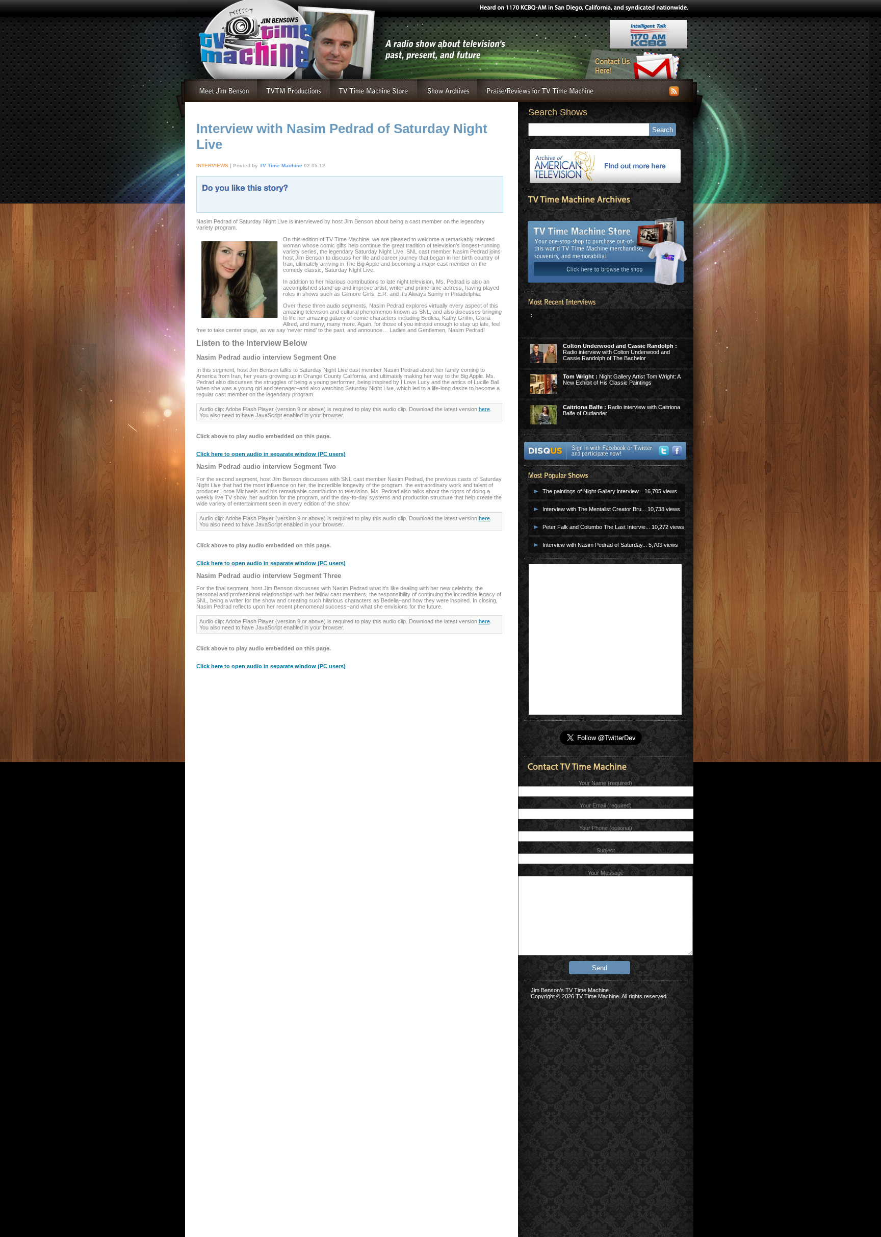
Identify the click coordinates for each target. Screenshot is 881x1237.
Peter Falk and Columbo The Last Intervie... (596, 527)
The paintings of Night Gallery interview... (592, 491)
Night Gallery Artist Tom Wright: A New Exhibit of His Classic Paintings (621, 379)
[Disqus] (349, 848)
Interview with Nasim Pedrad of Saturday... (594, 545)
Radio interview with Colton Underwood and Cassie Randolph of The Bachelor (620, 352)
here (484, 409)
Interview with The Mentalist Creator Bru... (594, 509)
